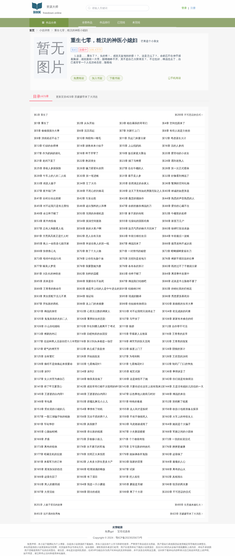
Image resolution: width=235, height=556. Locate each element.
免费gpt (109, 531)
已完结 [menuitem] (121, 22)
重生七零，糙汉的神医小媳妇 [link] (71, 30)
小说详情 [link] (44, 30)
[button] (119, 114)
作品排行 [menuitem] (105, 22)
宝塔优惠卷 (123, 531)
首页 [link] (32, 30)
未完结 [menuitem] (136, 22)
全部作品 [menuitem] (87, 22)
